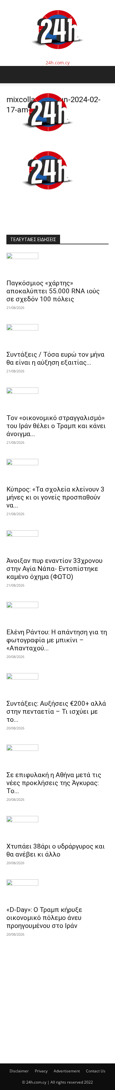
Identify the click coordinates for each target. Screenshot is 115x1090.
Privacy (41, 1071)
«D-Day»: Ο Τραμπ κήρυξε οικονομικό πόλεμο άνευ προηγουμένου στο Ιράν (44, 918)
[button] (11, 74)
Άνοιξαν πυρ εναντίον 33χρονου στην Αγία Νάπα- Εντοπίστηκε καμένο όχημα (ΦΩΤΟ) (54, 569)
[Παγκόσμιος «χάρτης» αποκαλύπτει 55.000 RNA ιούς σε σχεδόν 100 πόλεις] (57, 264)
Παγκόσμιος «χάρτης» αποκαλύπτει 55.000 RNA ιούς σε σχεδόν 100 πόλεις (53, 291)
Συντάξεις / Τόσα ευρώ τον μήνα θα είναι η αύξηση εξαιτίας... (55, 358)
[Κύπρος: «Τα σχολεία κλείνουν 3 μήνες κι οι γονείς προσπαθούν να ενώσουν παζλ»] (57, 470)
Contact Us (95, 1071)
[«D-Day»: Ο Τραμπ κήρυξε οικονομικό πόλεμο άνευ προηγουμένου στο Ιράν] (57, 890)
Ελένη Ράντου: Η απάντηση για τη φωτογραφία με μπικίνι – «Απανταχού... (56, 640)
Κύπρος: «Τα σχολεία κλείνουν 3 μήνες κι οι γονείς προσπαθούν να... (55, 497)
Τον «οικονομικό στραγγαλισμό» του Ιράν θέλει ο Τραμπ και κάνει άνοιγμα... (56, 426)
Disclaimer (19, 1071)
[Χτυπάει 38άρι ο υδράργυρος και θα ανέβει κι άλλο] (57, 827)
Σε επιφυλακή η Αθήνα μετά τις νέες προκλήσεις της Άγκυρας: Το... (53, 783)
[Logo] (48, 138)
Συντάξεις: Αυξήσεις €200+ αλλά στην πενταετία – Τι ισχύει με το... (56, 711)
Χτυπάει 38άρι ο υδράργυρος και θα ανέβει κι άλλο (55, 850)
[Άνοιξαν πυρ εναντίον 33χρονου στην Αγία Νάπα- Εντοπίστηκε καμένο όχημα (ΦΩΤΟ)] (57, 541)
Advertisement (67, 1071)
